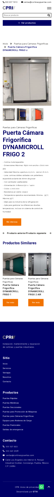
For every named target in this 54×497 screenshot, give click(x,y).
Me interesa (12, 222)
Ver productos (28, 23)
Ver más (10, 302)
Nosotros (7, 377)
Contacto (7, 382)
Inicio (6, 44)
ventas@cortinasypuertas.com (37, 2)
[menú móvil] (49, 8)
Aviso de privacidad (29, 487)
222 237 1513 (11, 2)
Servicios (7, 368)
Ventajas (7, 373)
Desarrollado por (27, 492)
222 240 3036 (12, 451)
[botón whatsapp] (41, 486)
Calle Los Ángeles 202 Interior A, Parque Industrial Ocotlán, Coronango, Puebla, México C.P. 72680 (27, 463)
